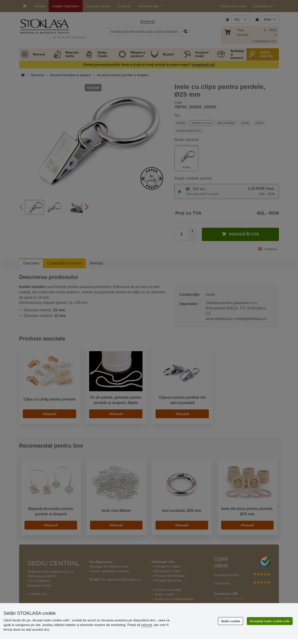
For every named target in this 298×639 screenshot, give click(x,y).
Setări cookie (230, 621)
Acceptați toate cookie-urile (270, 621)
